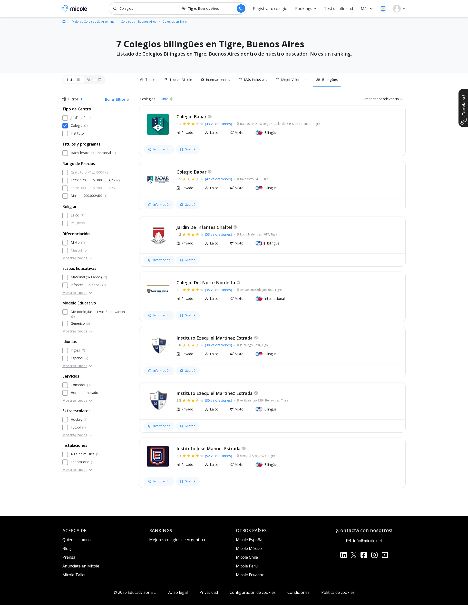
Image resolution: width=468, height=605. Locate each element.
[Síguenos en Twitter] (354, 555)
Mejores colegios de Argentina (177, 539)
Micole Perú (247, 566)
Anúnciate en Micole (80, 566)
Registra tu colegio (270, 8)
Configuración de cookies (253, 592)
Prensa (68, 557)
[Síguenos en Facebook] (364, 555)
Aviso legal (178, 592)
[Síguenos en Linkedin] (343, 555)
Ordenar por (372, 99)
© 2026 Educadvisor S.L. (135, 592)
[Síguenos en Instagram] (374, 555)
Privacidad (208, 592)
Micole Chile (247, 557)
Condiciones (298, 592)
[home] (64, 21)
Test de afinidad (338, 8)
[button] (383, 8)
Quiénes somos (76, 539)
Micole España (249, 539)
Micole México (249, 548)
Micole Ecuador (250, 574)
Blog (66, 548)
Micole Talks (73, 574)
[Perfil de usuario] (399, 8)
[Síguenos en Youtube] (384, 555)
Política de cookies (338, 592)
